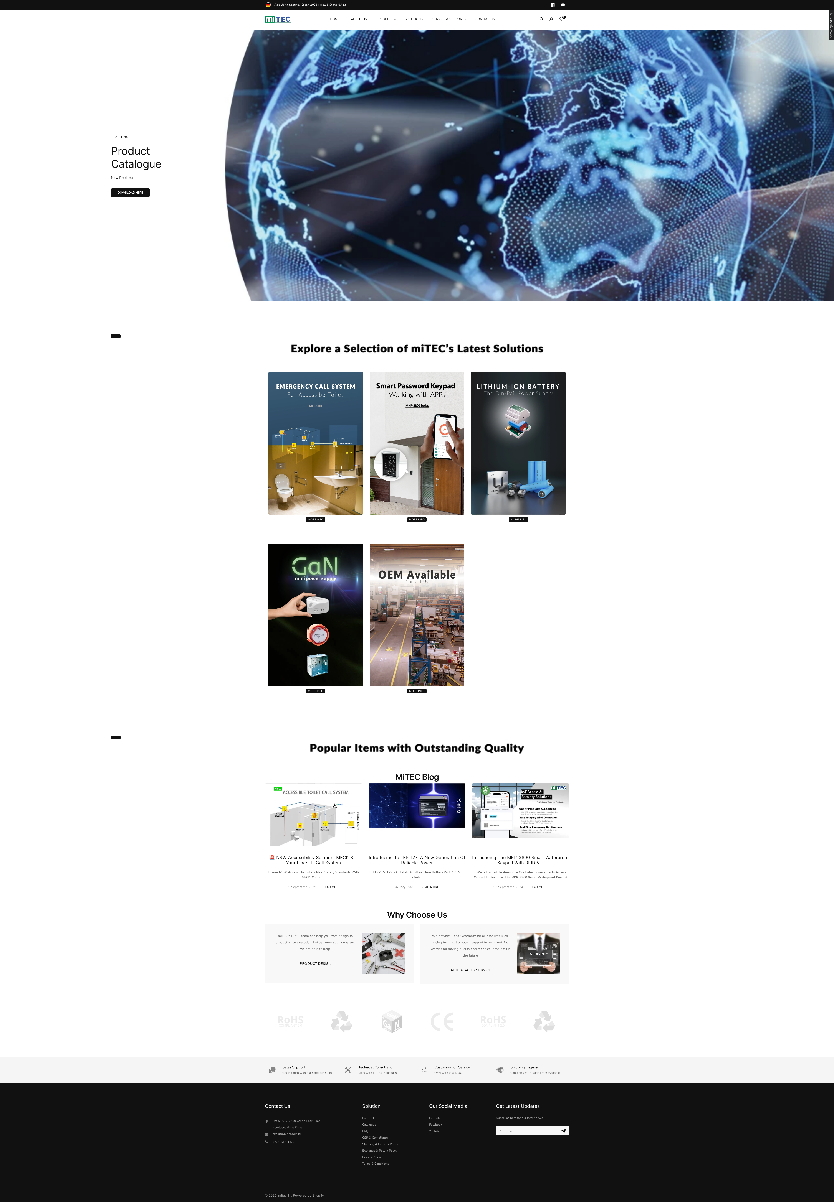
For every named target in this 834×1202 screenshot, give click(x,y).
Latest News (370, 1118)
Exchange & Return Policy (379, 1151)
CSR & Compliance (375, 1138)
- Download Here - (130, 193)
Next (804, 160)
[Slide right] (571, 825)
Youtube (434, 1131)
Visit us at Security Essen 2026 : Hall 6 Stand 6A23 (310, 5)
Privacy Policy (371, 1157)
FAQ (365, 1131)
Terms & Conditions (375, 1164)
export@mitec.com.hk (287, 1134)
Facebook (435, 1125)
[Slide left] (262, 825)
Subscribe (564, 1130)
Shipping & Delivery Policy (380, 1144)
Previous (30, 160)
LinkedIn (435, 1118)
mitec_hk (285, 1195)
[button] (541, 19)
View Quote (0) (831, 25)
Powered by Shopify (308, 1195)
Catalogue (369, 1125)
